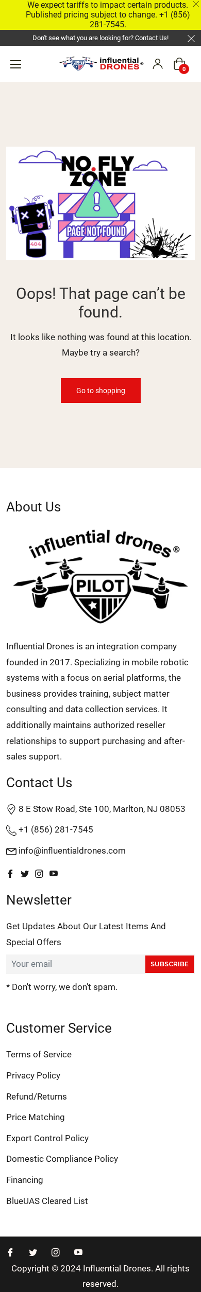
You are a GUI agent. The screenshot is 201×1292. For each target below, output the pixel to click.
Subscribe (169, 964)
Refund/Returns (36, 1096)
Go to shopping (100, 390)
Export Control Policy (47, 1138)
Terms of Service (39, 1054)
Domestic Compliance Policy (62, 1159)
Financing (24, 1180)
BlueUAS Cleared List (47, 1201)
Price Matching (35, 1117)
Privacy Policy (33, 1075)
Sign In (157, 64)
